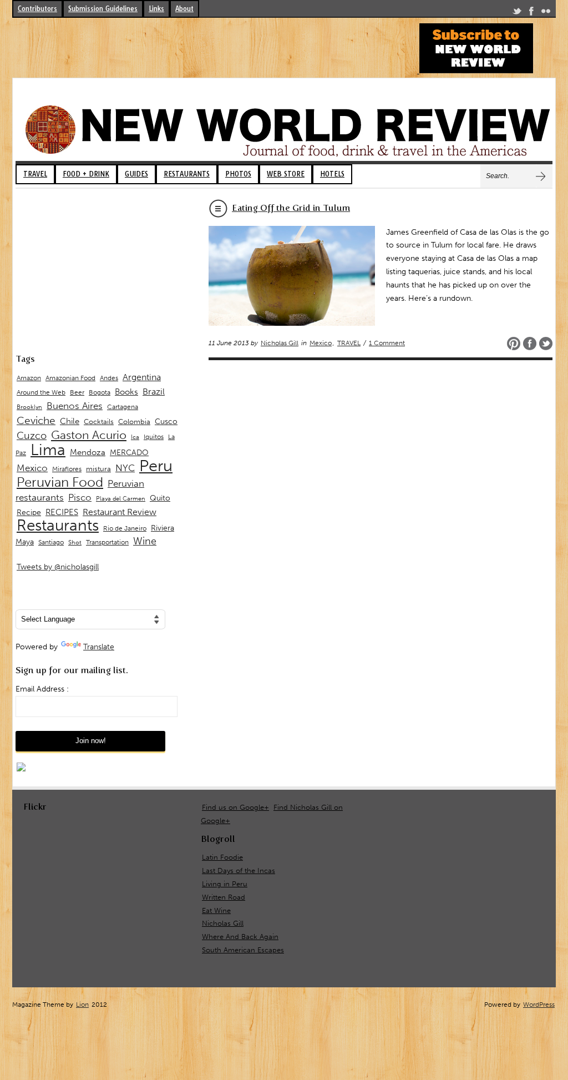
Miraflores (67, 469)
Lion (82, 1004)
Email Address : (42, 689)
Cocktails (99, 421)
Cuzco (32, 436)
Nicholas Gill (279, 343)
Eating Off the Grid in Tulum (291, 208)
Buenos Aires (75, 405)
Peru (156, 466)
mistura (98, 469)
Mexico (321, 343)
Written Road (223, 897)
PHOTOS (238, 174)
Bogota (99, 392)
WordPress (539, 1004)
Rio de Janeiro (124, 528)
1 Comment (387, 343)
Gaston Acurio (88, 435)
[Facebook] (531, 13)
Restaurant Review (119, 512)
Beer (77, 392)
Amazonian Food (70, 378)
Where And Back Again (240, 936)
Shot (75, 542)
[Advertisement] (214, 48)
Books (126, 392)
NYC (125, 467)
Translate (98, 647)
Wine (144, 541)
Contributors (37, 8)
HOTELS (332, 174)
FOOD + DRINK (86, 174)
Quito (160, 498)
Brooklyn (29, 407)
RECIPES (61, 512)
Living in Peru (224, 884)
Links (156, 8)
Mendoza (87, 452)
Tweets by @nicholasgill (58, 567)
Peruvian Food (60, 482)
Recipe (29, 512)
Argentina (142, 377)
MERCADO (129, 452)
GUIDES (136, 174)
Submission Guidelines (103, 8)
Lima (48, 450)
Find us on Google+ (235, 807)
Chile (69, 421)
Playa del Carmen (120, 498)
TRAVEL (35, 174)
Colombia (134, 421)
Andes (109, 378)
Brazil (154, 391)
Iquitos (154, 437)
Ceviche (36, 420)
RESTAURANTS (187, 174)
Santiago (51, 542)
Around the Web (41, 392)
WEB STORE (286, 174)
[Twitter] (517, 13)
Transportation (107, 542)
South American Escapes (243, 950)
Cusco (166, 421)
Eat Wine (216, 910)
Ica (135, 437)
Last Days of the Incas (238, 870)
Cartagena (122, 406)
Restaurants (58, 525)
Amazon (29, 378)
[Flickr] (545, 13)
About (184, 8)
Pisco (80, 497)
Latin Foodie (222, 857)
